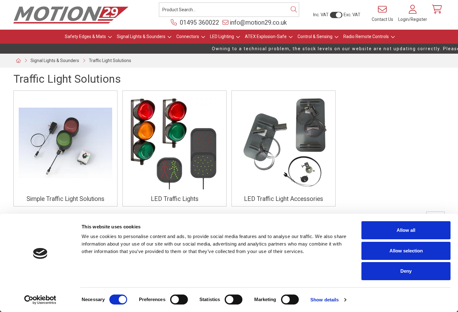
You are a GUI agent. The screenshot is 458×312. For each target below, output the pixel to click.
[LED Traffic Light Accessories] (283, 142)
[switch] (179, 300)
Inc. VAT (321, 14)
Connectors (187, 36)
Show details (324, 299)
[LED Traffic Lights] (174, 142)
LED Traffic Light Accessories (283, 198)
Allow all (406, 230)
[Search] (294, 10)
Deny (406, 271)
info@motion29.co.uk (258, 22)
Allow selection (406, 250)
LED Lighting (222, 36)
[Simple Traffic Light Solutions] (65, 142)
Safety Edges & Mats (85, 36)
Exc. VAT (352, 14)
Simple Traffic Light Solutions (65, 198)
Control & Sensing (315, 36)
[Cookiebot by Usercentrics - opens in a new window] (40, 300)
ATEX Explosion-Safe (266, 36)
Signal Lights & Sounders (141, 36)
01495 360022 (198, 22)
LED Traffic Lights (174, 198)
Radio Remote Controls (366, 36)
